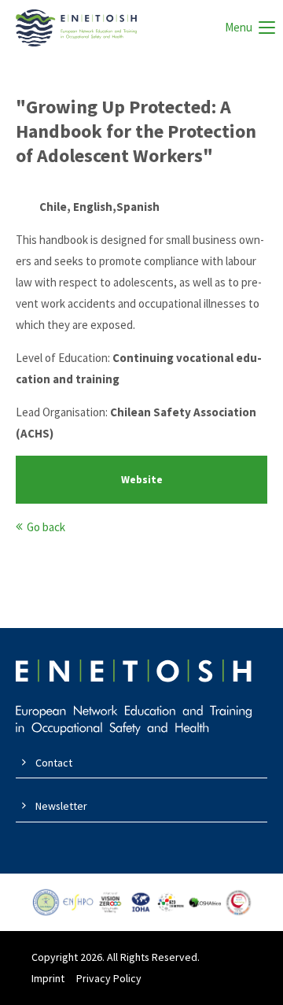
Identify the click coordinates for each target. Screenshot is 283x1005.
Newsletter (61, 806)
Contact (53, 763)
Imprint (47, 978)
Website (142, 479)
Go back (46, 526)
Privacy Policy (109, 978)
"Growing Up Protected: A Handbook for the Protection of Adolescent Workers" (136, 131)
